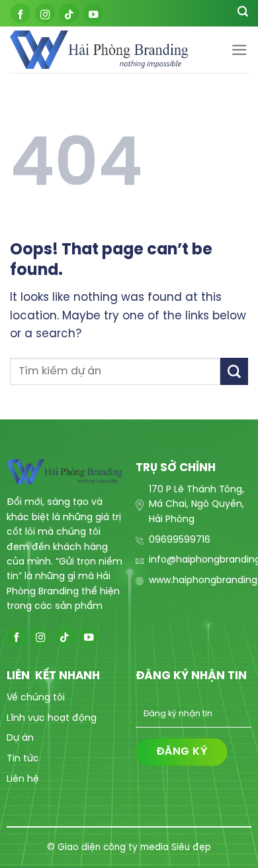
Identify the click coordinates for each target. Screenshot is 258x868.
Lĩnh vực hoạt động (52, 719)
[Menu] (239, 50)
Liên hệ (23, 780)
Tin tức (23, 759)
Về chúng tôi (36, 698)
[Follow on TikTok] (69, 13)
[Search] (242, 13)
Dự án (20, 738)
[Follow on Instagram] (45, 13)
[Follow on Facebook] (20, 13)
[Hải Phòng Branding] (99, 50)
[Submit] (234, 371)
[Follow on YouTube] (93, 13)
